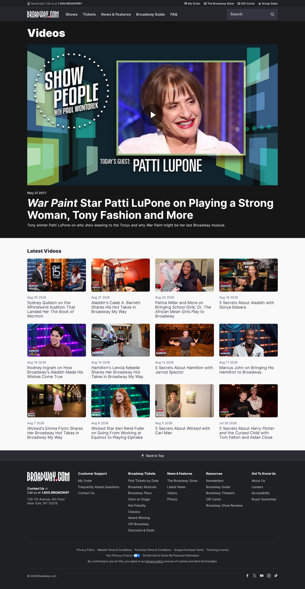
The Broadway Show (220, 3)
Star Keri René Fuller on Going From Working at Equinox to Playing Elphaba (117, 433)
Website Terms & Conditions (114, 549)
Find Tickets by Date (143, 480)
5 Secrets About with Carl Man (182, 430)
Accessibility (261, 493)
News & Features (116, 14)
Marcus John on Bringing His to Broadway (246, 369)
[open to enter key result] (272, 14)
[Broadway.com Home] (42, 14)
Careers (257, 487)
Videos (172, 493)
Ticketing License (217, 549)
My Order (194, 3)
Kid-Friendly (137, 505)
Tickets (89, 14)
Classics (134, 512)
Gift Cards (248, 3)
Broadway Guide (150, 14)
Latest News (176, 487)
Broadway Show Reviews (224, 505)
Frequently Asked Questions (98, 487)
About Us (258, 480)
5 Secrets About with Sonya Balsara (246, 304)
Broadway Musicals (142, 487)
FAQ (174, 14)
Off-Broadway (138, 524)
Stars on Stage (139, 499)
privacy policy (154, 561)
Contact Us (35, 488)
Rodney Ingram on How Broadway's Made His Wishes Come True (55, 372)
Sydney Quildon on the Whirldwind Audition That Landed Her (51, 309)
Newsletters (215, 480)
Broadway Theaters (220, 493)
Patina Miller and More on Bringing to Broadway (183, 309)
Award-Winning (139, 518)
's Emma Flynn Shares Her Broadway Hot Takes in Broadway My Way (55, 433)
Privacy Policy (86, 549)
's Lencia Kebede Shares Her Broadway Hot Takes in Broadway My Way (117, 372)
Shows (71, 14)
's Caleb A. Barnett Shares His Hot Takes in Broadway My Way (115, 307)
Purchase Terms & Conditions (153, 549)
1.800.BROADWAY (56, 3)
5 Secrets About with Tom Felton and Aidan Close (246, 433)
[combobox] (252, 14)
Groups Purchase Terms (189, 549)
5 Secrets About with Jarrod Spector (184, 369)
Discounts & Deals (141, 530)
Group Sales (270, 3)
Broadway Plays (140, 493)
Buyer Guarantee (264, 499)
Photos (172, 499)
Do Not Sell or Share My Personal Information (171, 555)
